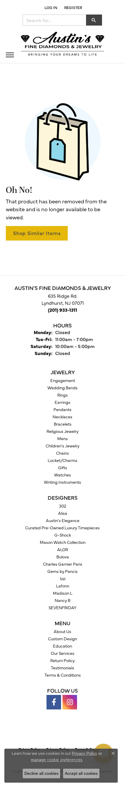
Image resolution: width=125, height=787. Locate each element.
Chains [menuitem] (62, 453)
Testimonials (62, 668)
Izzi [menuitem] (62, 578)
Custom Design (62, 638)
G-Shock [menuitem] (62, 535)
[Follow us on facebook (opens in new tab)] (54, 702)
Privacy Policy (84, 753)
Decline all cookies (41, 773)
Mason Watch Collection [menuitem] (62, 542)
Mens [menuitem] (62, 438)
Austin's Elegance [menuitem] (62, 520)
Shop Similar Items (36, 232)
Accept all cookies (81, 773)
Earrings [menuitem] (62, 402)
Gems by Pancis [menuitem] (62, 571)
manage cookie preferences (56, 759)
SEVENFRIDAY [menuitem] (62, 607)
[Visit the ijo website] (72, 731)
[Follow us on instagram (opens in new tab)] (70, 702)
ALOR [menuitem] (62, 549)
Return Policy (62, 660)
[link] (72, 7)
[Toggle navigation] (10, 55)
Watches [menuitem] (62, 475)
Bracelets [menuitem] (63, 424)
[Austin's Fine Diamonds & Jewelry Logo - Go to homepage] (62, 44)
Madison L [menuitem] (62, 593)
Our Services (62, 653)
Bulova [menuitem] (62, 557)
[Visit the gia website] (53, 731)
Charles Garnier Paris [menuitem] (62, 564)
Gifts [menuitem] (62, 467)
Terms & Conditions (62, 675)
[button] (50, 7)
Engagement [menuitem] (62, 380)
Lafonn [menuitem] (62, 586)
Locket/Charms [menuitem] (62, 460)
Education (62, 646)
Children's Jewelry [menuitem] (62, 446)
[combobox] (54, 20)
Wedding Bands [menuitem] (62, 387)
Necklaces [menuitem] (62, 417)
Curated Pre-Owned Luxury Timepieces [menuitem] (62, 527)
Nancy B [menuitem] (62, 600)
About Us (62, 631)
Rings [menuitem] (62, 395)
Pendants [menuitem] (62, 409)
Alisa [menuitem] (62, 513)
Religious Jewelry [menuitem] (62, 431)
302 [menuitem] (62, 506)
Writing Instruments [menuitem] (62, 482)
